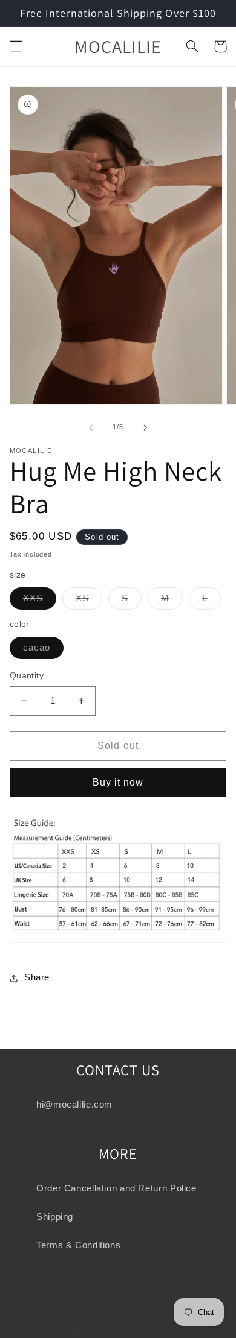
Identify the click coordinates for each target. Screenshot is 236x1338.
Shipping (54, 1217)
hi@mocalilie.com (74, 1104)
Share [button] (37, 977)
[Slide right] (145, 427)
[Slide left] (90, 427)
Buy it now (118, 782)
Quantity (27, 675)
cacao (43, 650)
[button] (16, 46)
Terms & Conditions (78, 1245)
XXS (39, 601)
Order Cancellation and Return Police (116, 1188)
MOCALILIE (95, 1332)
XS (89, 601)
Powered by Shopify (156, 1332)
